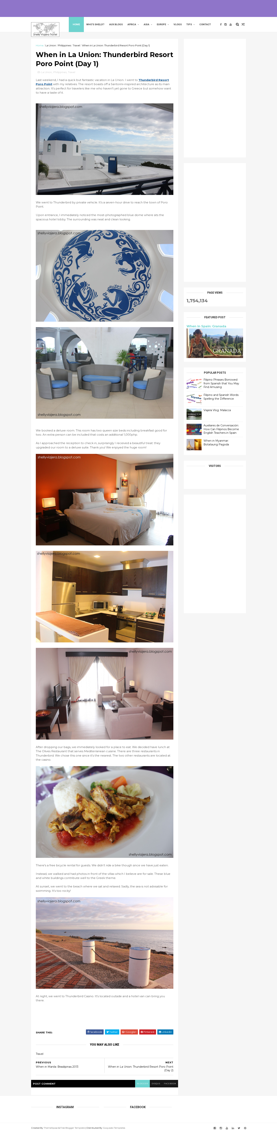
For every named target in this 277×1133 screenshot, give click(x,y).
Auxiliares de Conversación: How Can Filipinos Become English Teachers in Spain (221, 429)
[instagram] (225, 24)
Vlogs (178, 24)
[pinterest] (245, 1128)
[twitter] (239, 1128)
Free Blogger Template (72, 1127)
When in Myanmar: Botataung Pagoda (216, 442)
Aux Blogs (116, 24)
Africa (131, 24)
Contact (205, 24)
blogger (142, 1083)
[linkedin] (233, 1128)
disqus (156, 1083)
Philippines (64, 45)
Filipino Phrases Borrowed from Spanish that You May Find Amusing (221, 383)
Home (76, 24)
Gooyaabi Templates (114, 1127)
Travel (76, 45)
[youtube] (231, 24)
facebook (170, 1083)
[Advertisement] (138, 8)
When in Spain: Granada (206, 326)
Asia (146, 24)
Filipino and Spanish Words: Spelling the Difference (221, 396)
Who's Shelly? (95, 24)
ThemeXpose (51, 1127)
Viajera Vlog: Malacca (217, 410)
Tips (189, 24)
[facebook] (221, 24)
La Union (50, 45)
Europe (161, 24)
